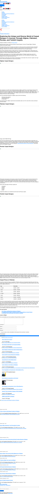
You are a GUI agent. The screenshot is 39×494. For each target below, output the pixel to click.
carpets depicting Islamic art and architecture (25, 143)
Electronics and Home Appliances (8, 13)
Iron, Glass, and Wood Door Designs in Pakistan (11, 311)
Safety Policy (10, 493)
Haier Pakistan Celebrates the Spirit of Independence (12, 349)
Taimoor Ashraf (14, 42)
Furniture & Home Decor (4, 33)
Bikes (11, 356)
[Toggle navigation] (1, 7)
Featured (14, 356)
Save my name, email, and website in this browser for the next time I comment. (15, 332)
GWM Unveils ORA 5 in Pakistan (8, 396)
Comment (2, 324)
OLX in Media (4, 18)
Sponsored (10, 346)
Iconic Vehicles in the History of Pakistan (10, 364)
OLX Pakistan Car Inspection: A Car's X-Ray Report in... (12, 386)
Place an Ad (2, 4)
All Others (4, 15)
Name (1, 326)
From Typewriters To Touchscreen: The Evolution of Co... (13, 369)
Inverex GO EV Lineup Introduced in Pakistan (10, 354)
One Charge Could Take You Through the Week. (11, 344)
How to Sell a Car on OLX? (7, 339)
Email (1, 328)
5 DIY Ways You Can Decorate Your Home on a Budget (12, 313)
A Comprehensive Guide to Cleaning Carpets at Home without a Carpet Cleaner (17, 312)
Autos (3, 11)
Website (1, 330)
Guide (11, 380)
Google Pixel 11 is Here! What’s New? (9, 359)
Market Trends (4, 16)
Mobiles (3, 12)
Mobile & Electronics (5, 17)
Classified (6, 413)
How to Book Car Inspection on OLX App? (10, 378)
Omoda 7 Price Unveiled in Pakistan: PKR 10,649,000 (12, 391)
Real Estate (4, 14)
